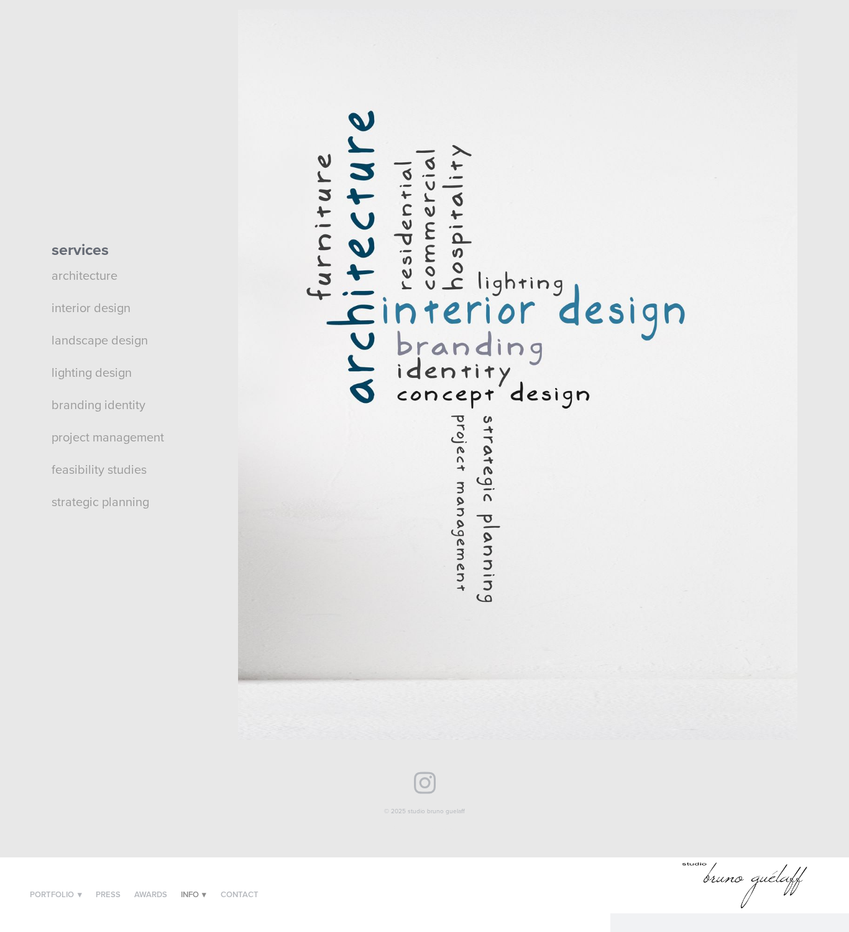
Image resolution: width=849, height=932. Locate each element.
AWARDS (150, 894)
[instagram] (424, 781)
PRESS (108, 894)
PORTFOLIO (56, 894)
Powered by (424, 828)
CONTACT (240, 894)
